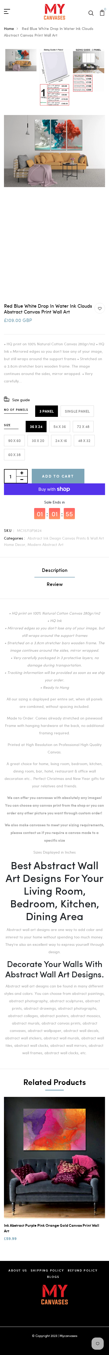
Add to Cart (58, 476)
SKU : (9, 530)
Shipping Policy (47, 1270)
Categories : (14, 538)
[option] (21, 60)
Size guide (21, 399)
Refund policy (83, 1270)
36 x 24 (36, 426)
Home (9, 28)
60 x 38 (14, 454)
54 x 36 (59, 426)
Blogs (53, 1276)
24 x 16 (61, 440)
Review (55, 584)
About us (17, 1270)
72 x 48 (83, 426)
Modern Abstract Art (45, 544)
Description (54, 570)
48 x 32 (84, 440)
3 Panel (46, 411)
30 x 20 (38, 440)
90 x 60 (14, 440)
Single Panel (77, 411)
